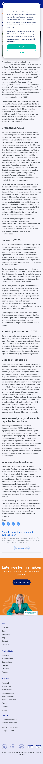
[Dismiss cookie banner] (35, 8)
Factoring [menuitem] (5, 703)
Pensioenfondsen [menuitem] (8, 696)
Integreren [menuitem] (5, 655)
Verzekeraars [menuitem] (7, 690)
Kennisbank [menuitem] (6, 634)
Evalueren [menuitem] (5, 669)
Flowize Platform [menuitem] (8, 651)
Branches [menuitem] (5, 679)
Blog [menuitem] (3, 638)
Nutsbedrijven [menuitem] (7, 686)
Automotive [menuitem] (6, 683)
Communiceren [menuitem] (7, 662)
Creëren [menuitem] (5, 665)
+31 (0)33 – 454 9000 (10, 727)
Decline (21, 52)
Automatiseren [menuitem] (7, 659)
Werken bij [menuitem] (5, 644)
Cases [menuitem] (4, 631)
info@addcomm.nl (8, 730)
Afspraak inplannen (21, 582)
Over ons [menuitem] (5, 628)
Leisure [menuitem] (4, 710)
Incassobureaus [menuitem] (8, 693)
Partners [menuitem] (5, 672)
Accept (21, 47)
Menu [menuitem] (4, 623)
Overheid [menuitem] (5, 706)
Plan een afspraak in (22, 548)
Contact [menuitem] (5, 641)
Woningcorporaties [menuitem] (9, 700)
